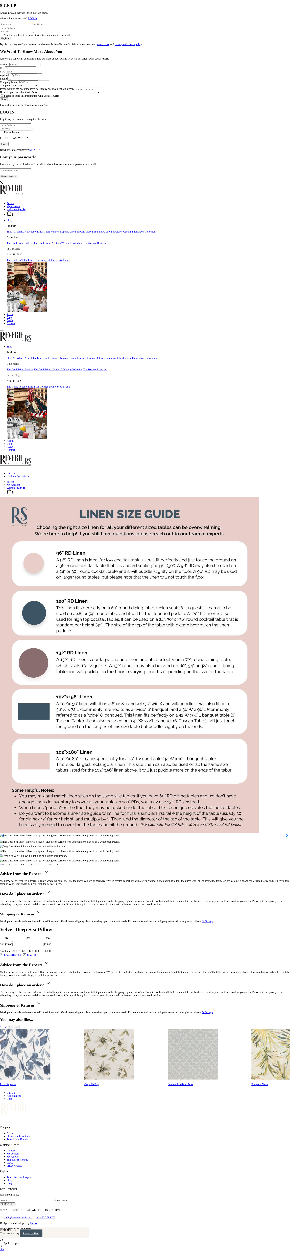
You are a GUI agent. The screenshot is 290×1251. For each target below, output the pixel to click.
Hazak (33, 1223)
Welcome (16, 209)
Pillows (101, 231)
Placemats (91, 231)
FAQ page (207, 921)
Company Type (8, 85)
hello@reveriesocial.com (18, 1217)
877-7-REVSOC (13, 955)
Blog (9, 317)
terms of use (103, 44)
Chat (9, 1098)
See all (4, 1027)
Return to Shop (31, 1233)
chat (2, 1249)
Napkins (64, 231)
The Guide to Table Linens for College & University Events (38, 260)
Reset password (9, 176)
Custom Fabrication (133, 231)
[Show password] (32, 32)
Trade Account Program (19, 1177)
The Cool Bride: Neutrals (47, 243)
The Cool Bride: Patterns (20, 243)
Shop (9, 220)
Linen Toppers (77, 231)
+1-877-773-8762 (45, 1217)
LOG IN (32, 18)
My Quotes (13, 1156)
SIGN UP (34, 149)
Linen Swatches (114, 231)
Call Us (11, 473)
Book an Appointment (18, 476)
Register (5, 38)
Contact (11, 323)
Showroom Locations (18, 1136)
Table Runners (51, 231)
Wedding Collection (71, 243)
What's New (23, 231)
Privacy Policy (14, 1165)
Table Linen (37, 231)
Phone (3, 78)
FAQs (10, 320)
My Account (13, 206)
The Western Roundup (95, 243)
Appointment (14, 1095)
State (2, 71)
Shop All (11, 231)
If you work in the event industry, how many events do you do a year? (37, 88)
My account (13, 1153)
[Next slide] (16, 1027)
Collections (151, 231)
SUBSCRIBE (7, 1204)
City (2, 68)
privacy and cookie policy (128, 44)
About (10, 314)
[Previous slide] (10, 1027)
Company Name (8, 82)
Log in (4, 144)
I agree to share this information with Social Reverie (31, 95)
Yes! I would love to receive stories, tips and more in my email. (36, 35)
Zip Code (5, 75)
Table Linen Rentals (17, 1139)
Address (4, 64)
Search (10, 203)
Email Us (31, 955)
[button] (4, 835)
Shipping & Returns (17, 1159)
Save (3, 99)
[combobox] (61, 1200)
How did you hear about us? (15, 92)
